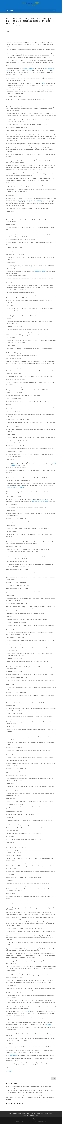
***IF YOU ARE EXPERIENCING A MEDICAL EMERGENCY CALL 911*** (26, 1113)
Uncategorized (22, 26)
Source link (8, 1071)
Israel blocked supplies (39, 271)
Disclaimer (25, 1115)
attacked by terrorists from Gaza (40, 501)
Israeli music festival (34, 267)
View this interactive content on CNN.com (16, 104)
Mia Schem (26, 1011)
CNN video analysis (12, 1055)
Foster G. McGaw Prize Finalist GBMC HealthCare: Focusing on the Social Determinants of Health (30, 1090)
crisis (32, 83)
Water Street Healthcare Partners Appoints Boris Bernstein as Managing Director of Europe (28, 1095)
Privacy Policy (48, 1113)
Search (53, 1078)
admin (9, 26)
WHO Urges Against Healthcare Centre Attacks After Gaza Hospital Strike (24, 1092)
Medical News (34, 1115)
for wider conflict (49, 1024)
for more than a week (29, 68)
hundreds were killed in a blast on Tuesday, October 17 (31, 200)
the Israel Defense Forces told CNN (15, 487)
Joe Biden (43, 83)
